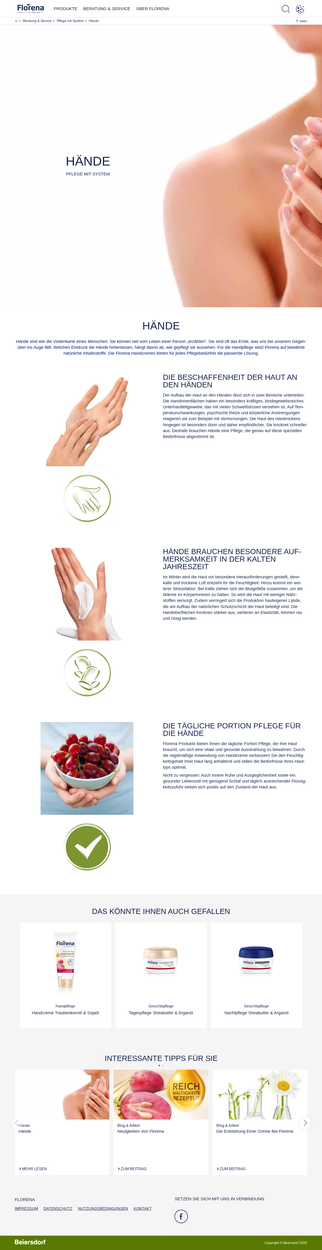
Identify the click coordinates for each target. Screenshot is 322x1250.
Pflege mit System (71, 21)
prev (17, 1123)
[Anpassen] (300, 10)
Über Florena (152, 8)
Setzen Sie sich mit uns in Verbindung (219, 1199)
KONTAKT (143, 1209)
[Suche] (286, 10)
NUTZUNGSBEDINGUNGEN (103, 1209)
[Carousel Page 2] (162, 1065)
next (305, 1123)
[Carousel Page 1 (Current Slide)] (159, 1065)
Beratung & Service (106, 8)
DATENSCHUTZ (58, 1209)
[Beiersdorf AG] (30, 1242)
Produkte (65, 8)
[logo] (31, 10)
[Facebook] (181, 1216)
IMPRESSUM (26, 1209)
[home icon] (17, 21)
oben (303, 21)
